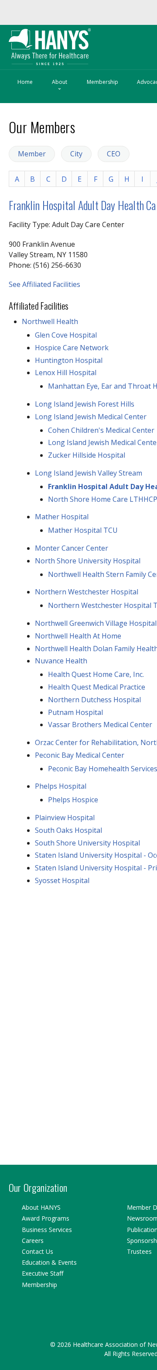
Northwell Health (50, 321)
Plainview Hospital (65, 817)
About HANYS (41, 1207)
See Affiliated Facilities (44, 284)
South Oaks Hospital (68, 830)
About (59, 85)
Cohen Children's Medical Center (101, 430)
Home (25, 81)
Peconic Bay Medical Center (79, 754)
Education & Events (49, 1262)
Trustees (139, 1251)
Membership (102, 81)
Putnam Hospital (75, 712)
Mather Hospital (62, 516)
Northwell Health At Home (78, 635)
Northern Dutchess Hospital (94, 699)
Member (32, 153)
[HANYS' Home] (68, 42)
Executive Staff (42, 1273)
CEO (113, 153)
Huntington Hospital (68, 360)
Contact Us (37, 1251)
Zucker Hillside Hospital (86, 454)
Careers (33, 1240)
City (76, 153)
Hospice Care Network (72, 347)
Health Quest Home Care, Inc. (96, 674)
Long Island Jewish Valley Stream (88, 472)
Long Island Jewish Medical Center (91, 416)
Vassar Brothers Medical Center (100, 724)
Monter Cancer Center (71, 547)
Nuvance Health (61, 660)
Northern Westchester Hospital (86, 591)
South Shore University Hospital (87, 842)
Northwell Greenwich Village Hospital (96, 623)
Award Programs (45, 1218)
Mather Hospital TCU (83, 530)
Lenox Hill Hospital (65, 372)
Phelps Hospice (73, 799)
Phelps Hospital (60, 785)
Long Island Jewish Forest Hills (84, 403)
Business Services (47, 1229)
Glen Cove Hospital (66, 334)
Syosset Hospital (62, 880)
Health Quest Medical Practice (96, 686)
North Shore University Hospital (87, 560)
